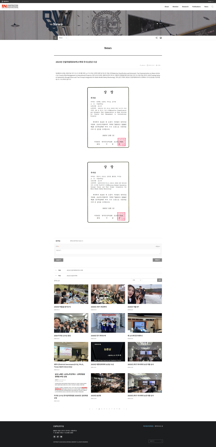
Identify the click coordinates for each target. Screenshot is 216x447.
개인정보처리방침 (148, 426)
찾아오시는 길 (159, 426)
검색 (160, 280)
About (167, 7)
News (206, 7)
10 (119, 409)
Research (185, 7)
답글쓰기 (58, 260)
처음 (90, 409)
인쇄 (161, 38)
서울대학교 (6, 1)
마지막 (126, 409)
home (55, 38)
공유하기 (156, 38)
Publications (196, 7)
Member (175, 7)
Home (157, 23)
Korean (210, 1)
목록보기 (157, 260)
